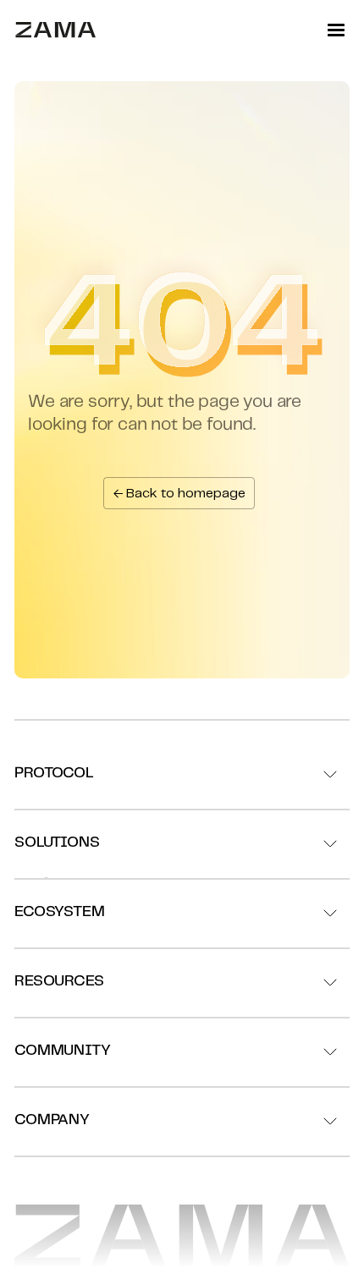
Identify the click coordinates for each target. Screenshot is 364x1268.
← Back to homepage (179, 493)
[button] (336, 30)
